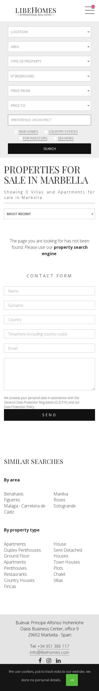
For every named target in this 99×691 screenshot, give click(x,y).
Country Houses (19, 580)
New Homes (28, 131)
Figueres (12, 500)
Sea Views (65, 138)
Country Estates (63, 131)
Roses (59, 500)
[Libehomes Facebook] (40, 661)
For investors (35, 138)
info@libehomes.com (49, 652)
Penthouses (15, 568)
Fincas (10, 586)
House (60, 544)
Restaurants (15, 574)
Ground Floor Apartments (17, 559)
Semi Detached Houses (68, 553)
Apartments (15, 544)
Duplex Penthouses (22, 550)
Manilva (61, 494)
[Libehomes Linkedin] (58, 661)
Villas (58, 580)
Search (49, 148)
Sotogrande (65, 506)
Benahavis (13, 494)
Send (49, 414)
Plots (58, 568)
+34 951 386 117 (53, 646)
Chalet (59, 574)
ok (72, 679)
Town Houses (67, 562)
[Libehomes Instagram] (48, 661)
